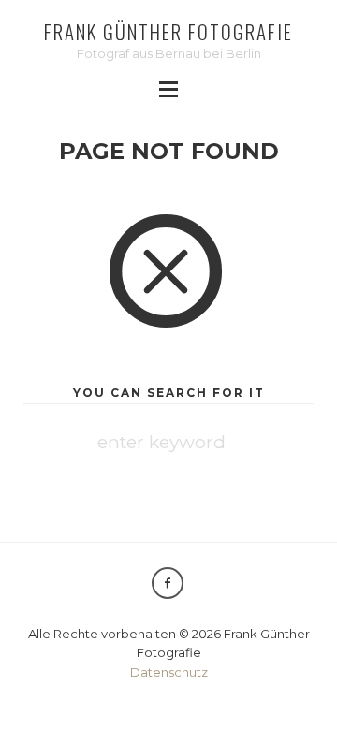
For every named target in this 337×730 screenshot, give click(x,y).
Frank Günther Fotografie (168, 31)
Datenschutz (169, 671)
